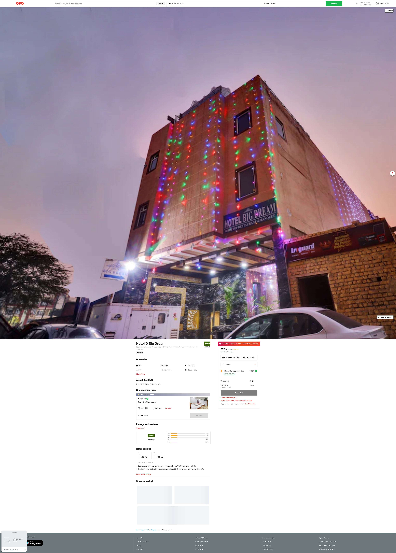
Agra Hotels (145, 530)
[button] (239, 398)
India (137, 530)
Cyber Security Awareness (328, 541)
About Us (140, 538)
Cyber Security (324, 538)
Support (139, 549)
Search (334, 4)
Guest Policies (266, 541)
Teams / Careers (142, 541)
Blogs (139, 545)
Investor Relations (201, 541)
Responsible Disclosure (327, 545)
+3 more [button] (168, 408)
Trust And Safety (267, 549)
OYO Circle (199, 545)
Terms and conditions (269, 538)
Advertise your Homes (326, 549)
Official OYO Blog (201, 538)
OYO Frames (199, 549)
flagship (154, 530)
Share (390, 10)
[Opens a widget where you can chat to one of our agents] (14, 541)
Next (392, 173)
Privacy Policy (266, 545)
